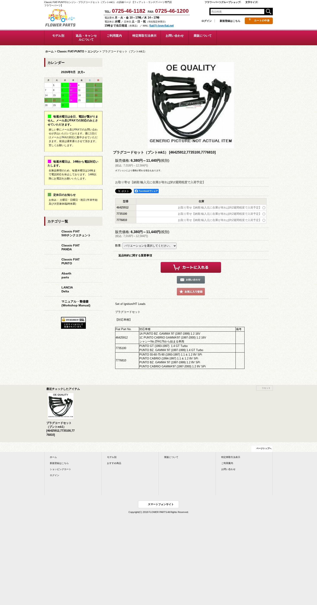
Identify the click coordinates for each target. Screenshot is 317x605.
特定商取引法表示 (230, 457)
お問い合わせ (228, 469)
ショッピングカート (60, 469)
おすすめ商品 (114, 463)
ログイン (206, 20)
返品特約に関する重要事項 (135, 255)
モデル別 (111, 457)
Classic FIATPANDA (70, 247)
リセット (266, 388)
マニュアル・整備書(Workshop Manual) (75, 303)
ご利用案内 (227, 463)
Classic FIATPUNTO (70, 261)
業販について (171, 457)
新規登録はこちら (230, 20)
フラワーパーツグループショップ (223, 2)
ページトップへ (263, 448)
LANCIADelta (67, 289)
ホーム (53, 457)
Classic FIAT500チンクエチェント (76, 233)
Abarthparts (66, 275)
